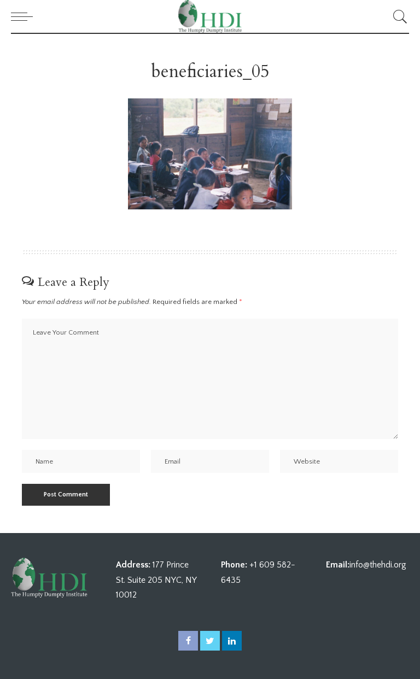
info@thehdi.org (377, 565)
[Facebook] (188, 641)
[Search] (397, 16)
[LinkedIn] (232, 641)
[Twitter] (210, 641)
